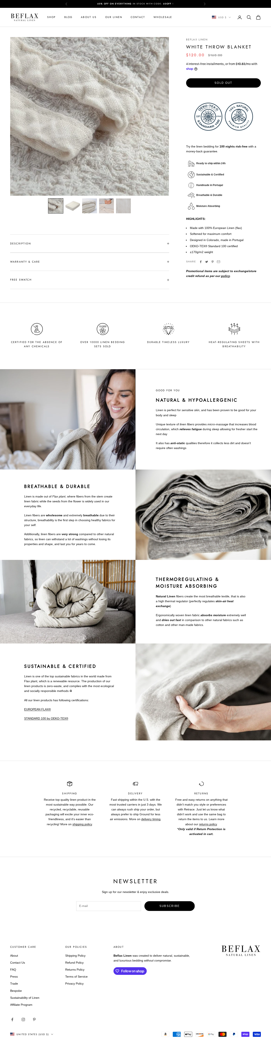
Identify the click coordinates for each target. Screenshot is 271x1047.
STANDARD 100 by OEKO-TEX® (46, 718)
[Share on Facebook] (200, 261)
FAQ (13, 969)
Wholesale (162, 17)
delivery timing (150, 819)
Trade (14, 983)
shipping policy (82, 824)
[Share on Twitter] (206, 261)
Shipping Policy (75, 955)
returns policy (208, 824)
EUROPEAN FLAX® (37, 709)
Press (14, 976)
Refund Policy (74, 962)
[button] (55, 206)
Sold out (223, 82)
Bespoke (16, 990)
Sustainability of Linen (24, 997)
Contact (138, 17)
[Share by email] (218, 261)
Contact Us (17, 962)
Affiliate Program (21, 1004)
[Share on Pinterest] (212, 261)
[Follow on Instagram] (23, 1019)
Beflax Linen (197, 39)
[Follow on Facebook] (12, 1019)
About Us (89, 17)
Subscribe (169, 906)
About (14, 955)
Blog (68, 17)
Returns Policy (74, 969)
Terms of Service (76, 976)
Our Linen (113, 17)
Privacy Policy (74, 983)
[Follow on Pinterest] (34, 1019)
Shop (51, 17)
